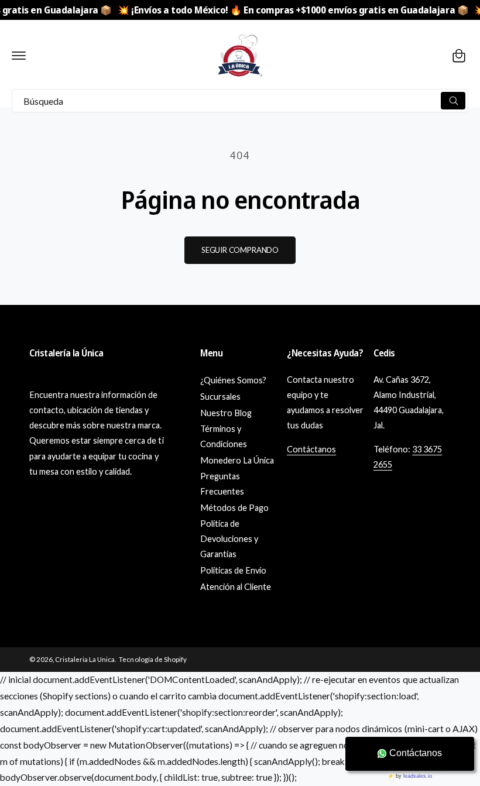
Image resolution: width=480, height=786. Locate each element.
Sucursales (220, 396)
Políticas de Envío (233, 570)
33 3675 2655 (407, 456)
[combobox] (240, 100)
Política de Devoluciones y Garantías (229, 539)
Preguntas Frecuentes (222, 483)
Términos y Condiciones (223, 436)
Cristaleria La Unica (85, 659)
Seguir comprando (240, 250)
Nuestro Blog (226, 413)
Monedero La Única (237, 460)
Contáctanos (311, 449)
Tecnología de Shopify (152, 659)
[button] (19, 55)
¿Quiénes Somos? (233, 380)
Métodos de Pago (234, 508)
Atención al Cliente (235, 587)
